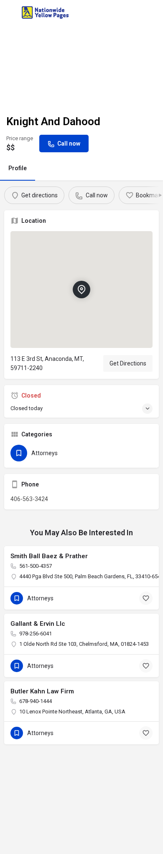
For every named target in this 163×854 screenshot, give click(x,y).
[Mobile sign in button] (153, 12)
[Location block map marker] (81, 289)
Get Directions (128, 363)
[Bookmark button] (146, 598)
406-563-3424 (29, 499)
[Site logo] (46, 12)
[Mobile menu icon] (10, 13)
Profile (17, 168)
